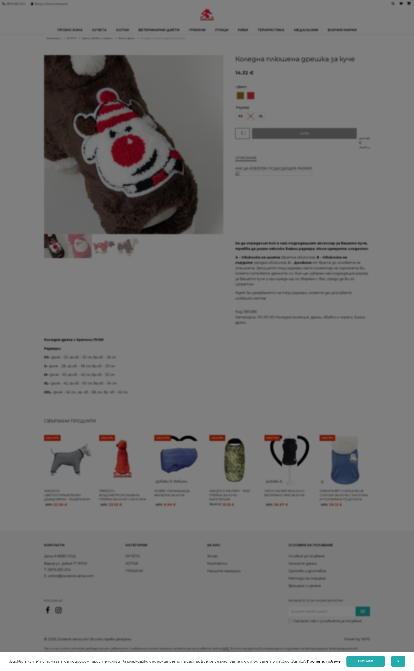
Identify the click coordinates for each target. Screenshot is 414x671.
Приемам (365, 661)
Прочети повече (324, 661)
